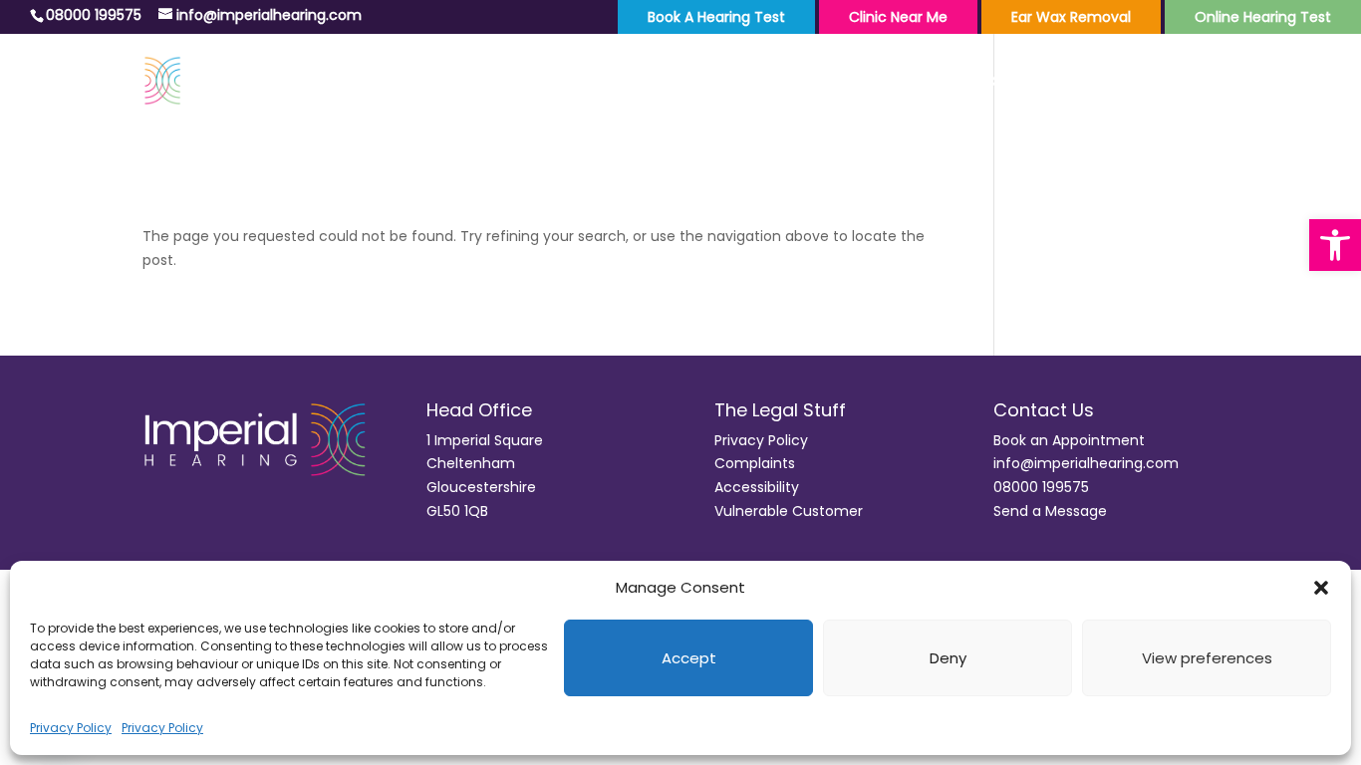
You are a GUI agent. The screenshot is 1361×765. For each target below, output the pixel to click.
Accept (689, 657)
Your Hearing (859, 83)
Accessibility (756, 487)
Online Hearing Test (1263, 17)
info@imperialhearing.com (1086, 463)
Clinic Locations (1014, 83)
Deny (948, 657)
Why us (1149, 83)
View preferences (1207, 657)
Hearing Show (1276, 83)
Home (759, 83)
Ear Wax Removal (1071, 17)
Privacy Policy (71, 727)
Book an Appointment (1069, 440)
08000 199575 (1041, 487)
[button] (1335, 245)
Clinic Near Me (898, 17)
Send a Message (1050, 511)
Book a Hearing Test (716, 17)
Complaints (754, 463)
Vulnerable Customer (788, 511)
